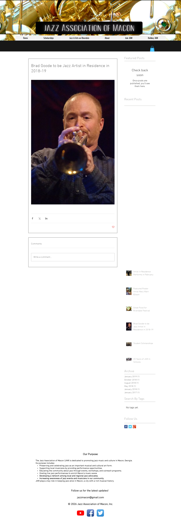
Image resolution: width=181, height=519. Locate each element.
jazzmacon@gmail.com (90, 497)
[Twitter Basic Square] (130, 426)
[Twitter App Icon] (100, 513)
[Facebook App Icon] (90, 513)
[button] (152, 48)
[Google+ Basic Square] (134, 426)
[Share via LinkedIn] (46, 218)
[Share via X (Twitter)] (39, 218)
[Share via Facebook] (32, 218)
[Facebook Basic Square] (126, 426)
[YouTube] (80, 513)
